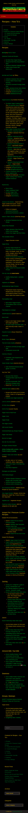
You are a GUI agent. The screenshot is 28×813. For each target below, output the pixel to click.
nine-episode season (13, 105)
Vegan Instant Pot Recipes (17, 540)
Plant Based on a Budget (9, 310)
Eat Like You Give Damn (8, 442)
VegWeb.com (5, 500)
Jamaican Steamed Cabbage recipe (15, 65)
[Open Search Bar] (26, 15)
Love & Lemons (6, 401)
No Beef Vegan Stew (11, 192)
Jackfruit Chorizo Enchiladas (13, 482)
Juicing (5, 36)
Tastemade (5, 335)
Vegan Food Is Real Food (9, 412)
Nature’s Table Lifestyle (8, 216)
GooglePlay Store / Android (13, 717)
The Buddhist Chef (7, 299)
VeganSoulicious (6, 99)
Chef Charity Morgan (7, 475)
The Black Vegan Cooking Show (14, 103)
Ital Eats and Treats (7, 75)
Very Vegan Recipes (7, 493)
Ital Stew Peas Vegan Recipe (13, 60)
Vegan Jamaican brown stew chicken (16, 88)
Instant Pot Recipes (11, 35)
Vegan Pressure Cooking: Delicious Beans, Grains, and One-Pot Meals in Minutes (16, 558)
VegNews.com (6, 282)
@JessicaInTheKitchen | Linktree (15, 213)
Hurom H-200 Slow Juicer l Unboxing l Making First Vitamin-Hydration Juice (16, 608)
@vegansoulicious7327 (17, 169)
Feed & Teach (12, 52)
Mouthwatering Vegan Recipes (10, 286)
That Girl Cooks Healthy (8, 343)
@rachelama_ (15, 195)
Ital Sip (4, 52)
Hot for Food (5, 409)
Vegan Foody (5, 420)
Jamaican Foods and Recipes (10, 56)
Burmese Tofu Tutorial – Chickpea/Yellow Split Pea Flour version (14, 377)
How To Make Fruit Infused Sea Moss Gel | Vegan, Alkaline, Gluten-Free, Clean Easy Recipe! (15, 685)
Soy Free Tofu (16, 385)
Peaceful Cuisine (6, 332)
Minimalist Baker (6, 388)
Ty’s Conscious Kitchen (8, 487)
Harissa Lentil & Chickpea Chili (14, 484)
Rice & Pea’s (9, 188)
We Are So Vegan (7, 438)
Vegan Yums (5, 416)
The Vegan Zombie (7, 423)
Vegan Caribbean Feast (12, 190)
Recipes (5, 29)
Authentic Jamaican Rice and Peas (15, 79)
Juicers (8, 38)
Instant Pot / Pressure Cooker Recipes (13, 31)
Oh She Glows (6, 405)
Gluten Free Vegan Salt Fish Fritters (15, 233)
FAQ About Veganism (11, 467)
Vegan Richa (5, 244)
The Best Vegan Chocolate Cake (14, 324)
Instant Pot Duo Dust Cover (17, 533)
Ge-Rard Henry (12, 614)
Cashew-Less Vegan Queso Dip (14, 398)
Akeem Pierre (15, 682)
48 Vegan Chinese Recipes (9, 445)
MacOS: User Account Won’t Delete (14, 774)
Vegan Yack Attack (7, 434)
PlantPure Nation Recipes (9, 504)
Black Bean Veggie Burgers (13, 302)
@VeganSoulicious (15, 165)
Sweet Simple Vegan (7, 363)
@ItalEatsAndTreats (16, 90)
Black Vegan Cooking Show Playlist (15, 129)
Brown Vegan (5, 339)
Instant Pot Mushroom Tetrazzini (14, 257)
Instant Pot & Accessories (12, 33)
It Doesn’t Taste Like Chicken (10, 454)
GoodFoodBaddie (10, 689)
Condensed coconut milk (12, 350)
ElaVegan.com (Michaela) (9, 471)
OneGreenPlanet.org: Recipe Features (12, 431)
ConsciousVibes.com (17, 811)
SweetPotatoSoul (6, 313)
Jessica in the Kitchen (8, 202)
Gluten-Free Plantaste (8, 225)
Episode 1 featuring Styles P (15, 131)
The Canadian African (8, 236)
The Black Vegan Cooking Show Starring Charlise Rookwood (15, 176)
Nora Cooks (5, 317)
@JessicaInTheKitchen (12, 211)
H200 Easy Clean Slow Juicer (16, 612)
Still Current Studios (7, 427)
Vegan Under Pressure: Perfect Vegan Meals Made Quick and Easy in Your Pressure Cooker (15, 571)
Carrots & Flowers (7, 354)
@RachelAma (14, 194)
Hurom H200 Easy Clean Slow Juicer (16, 592)
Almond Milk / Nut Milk (9, 40)
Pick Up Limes (6, 273)
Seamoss (6, 42)
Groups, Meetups (8, 43)
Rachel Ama (5, 184)
